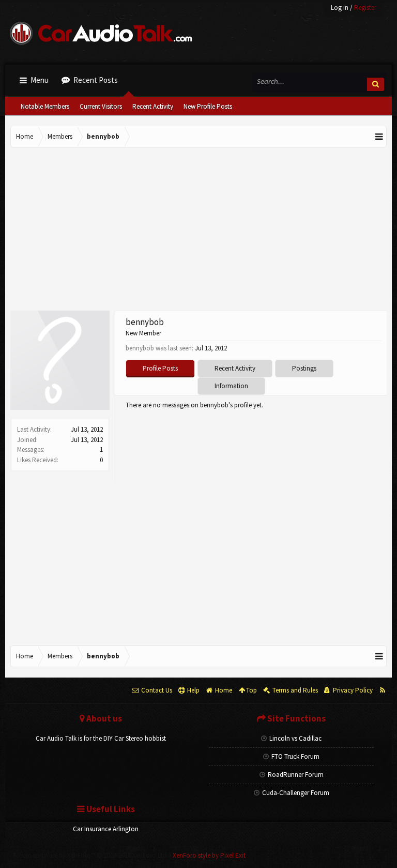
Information (231, 385)
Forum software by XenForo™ (90, 855)
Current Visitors (101, 106)
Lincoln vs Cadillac (295, 738)
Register (365, 7)
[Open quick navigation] (379, 136)
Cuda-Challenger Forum (295, 792)
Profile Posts (160, 368)
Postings (304, 368)
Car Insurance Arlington (106, 829)
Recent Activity (152, 106)
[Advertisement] (198, 230)
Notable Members (45, 106)
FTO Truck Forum (295, 756)
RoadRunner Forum (296, 774)
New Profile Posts (208, 106)
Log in (339, 7)
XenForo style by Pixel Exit (209, 855)
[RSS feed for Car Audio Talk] (382, 690)
